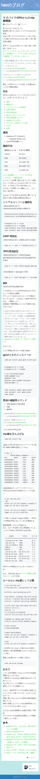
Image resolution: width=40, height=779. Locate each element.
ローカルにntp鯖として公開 (16, 123)
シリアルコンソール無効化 (16, 107)
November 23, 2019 (28, 80)
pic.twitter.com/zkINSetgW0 (15, 68)
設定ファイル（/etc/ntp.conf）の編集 (20, 753)
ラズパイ (23, 24)
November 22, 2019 (28, 71)
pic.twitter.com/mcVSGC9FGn (25, 413)
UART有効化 (11, 110)
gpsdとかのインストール (15, 115)
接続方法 (9, 104)
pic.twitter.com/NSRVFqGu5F (15, 422)
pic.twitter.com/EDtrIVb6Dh (14, 77)
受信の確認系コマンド (14, 118)
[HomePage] (30, 769)
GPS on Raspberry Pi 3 (15, 732)
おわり (8, 126)
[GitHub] (34, 769)
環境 (8, 102)
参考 (8, 128)
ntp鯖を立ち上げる (13, 120)
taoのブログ (13, 4)
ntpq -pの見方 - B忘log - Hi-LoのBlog (21, 750)
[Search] (37, 5)
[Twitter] (32, 769)
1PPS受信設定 (11, 112)
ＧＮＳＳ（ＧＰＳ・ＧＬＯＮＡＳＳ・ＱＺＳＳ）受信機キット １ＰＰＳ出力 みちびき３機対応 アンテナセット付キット (19, 53)
